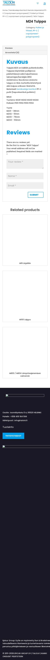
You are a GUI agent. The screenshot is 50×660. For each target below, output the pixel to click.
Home (5, 10)
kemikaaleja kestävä (26, 89)
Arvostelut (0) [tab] (12, 52)
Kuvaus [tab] (9, 48)
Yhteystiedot (13, 435)
